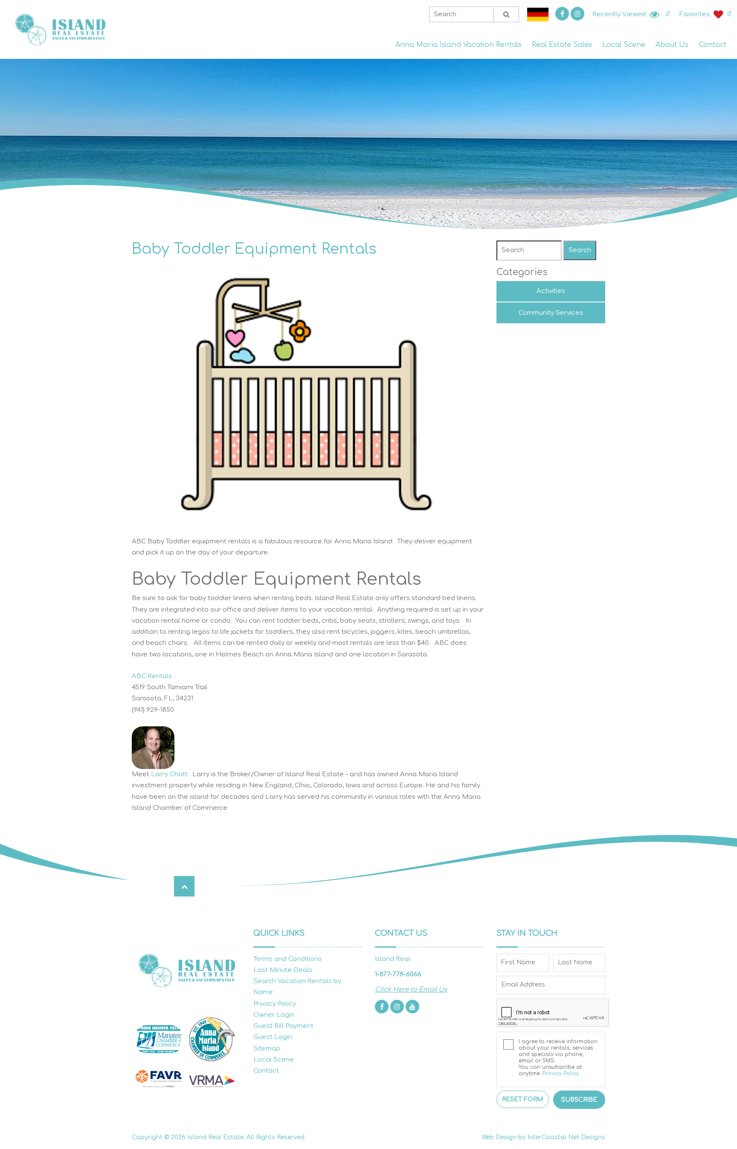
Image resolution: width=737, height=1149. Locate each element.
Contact (712, 45)
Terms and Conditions (287, 959)
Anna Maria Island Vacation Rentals (458, 45)
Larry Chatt (169, 774)
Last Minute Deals (282, 970)
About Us (672, 45)
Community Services (551, 312)
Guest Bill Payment (283, 1026)
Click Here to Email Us (411, 989)
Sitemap (266, 1048)
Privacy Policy (274, 1003)
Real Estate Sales (562, 45)
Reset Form (522, 1099)
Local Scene (623, 45)
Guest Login (272, 1037)
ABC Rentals (152, 676)
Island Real (59, 30)
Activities (551, 291)
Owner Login (273, 1014)
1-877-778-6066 (398, 974)
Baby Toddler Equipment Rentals (254, 249)
